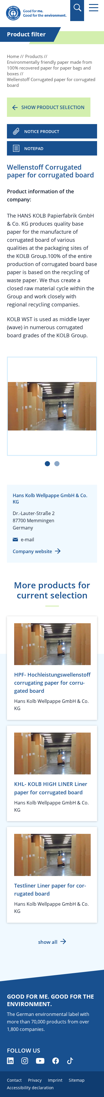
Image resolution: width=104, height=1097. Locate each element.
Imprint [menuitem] (55, 1080)
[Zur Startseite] (36, 13)
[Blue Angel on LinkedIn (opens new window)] (10, 1060)
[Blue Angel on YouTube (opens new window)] (40, 1060)
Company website (32, 551)
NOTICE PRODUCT (41, 131)
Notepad (33, 148)
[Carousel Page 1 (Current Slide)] (47, 463)
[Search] (77, 8)
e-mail (27, 539)
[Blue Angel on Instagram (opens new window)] (24, 1060)
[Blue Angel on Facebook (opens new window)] (55, 1060)
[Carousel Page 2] (57, 463)
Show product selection (53, 107)
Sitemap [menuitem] (77, 1080)
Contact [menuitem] (14, 1080)
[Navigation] (93, 8)
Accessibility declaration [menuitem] (30, 1087)
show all (47, 942)
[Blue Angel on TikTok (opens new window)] (70, 1060)
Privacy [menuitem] (35, 1080)
